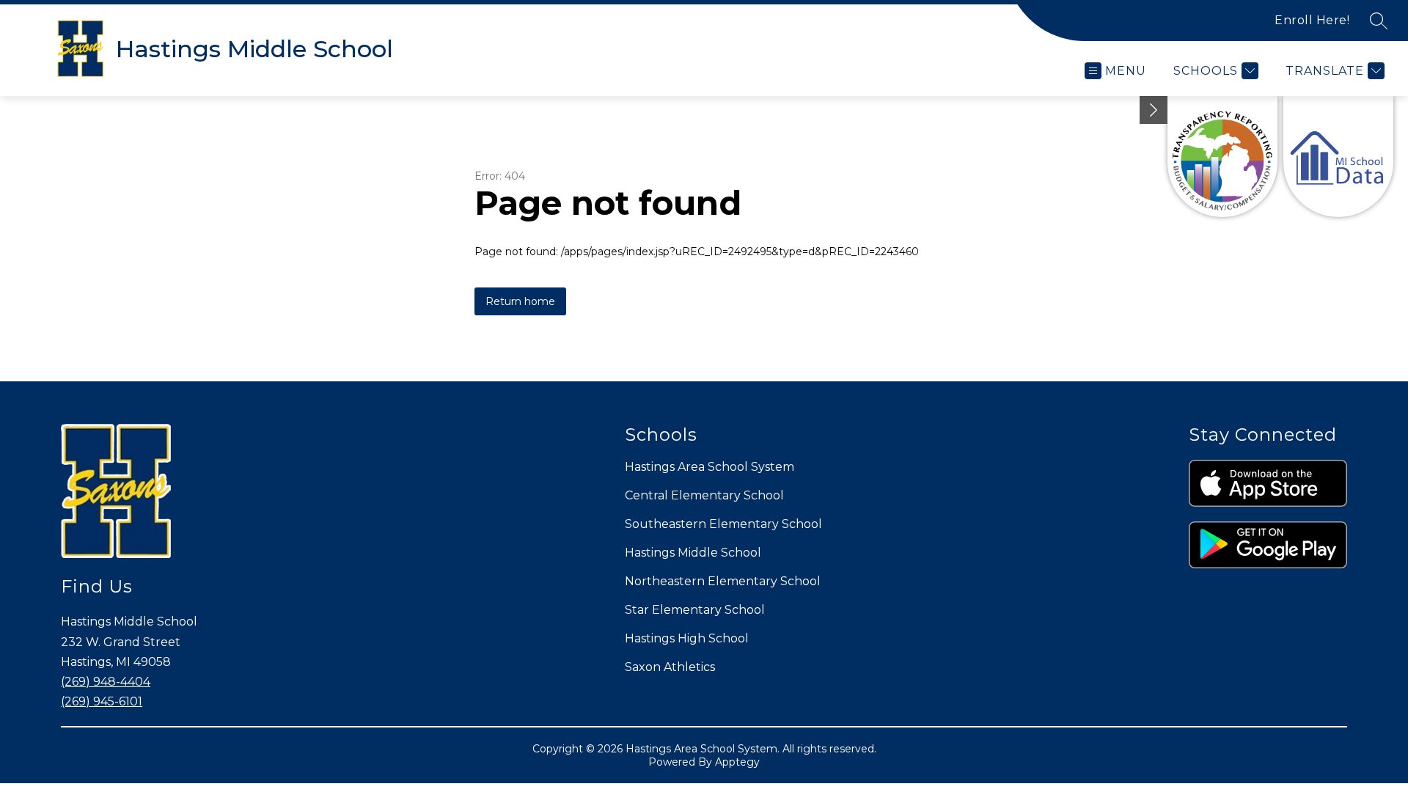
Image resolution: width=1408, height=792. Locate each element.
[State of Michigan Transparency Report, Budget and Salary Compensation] (1222, 156)
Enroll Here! (1312, 20)
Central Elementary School (704, 495)
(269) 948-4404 (105, 682)
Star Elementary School (695, 610)
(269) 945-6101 (101, 701)
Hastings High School (687, 638)
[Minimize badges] (1153, 110)
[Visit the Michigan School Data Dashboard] (1338, 156)
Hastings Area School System (709, 467)
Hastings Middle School (693, 553)
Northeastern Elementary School (723, 581)
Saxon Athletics (670, 667)
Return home (520, 301)
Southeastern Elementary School (723, 524)
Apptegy (737, 762)
